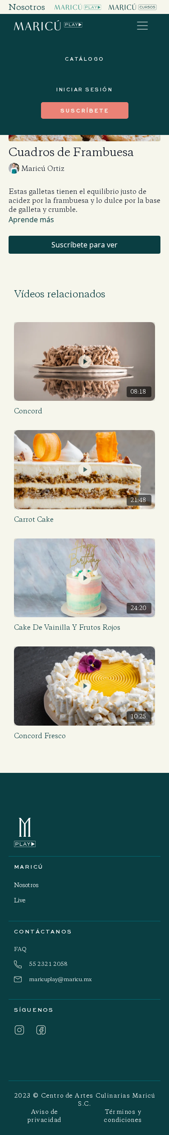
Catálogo (85, 58)
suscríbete (84, 110)
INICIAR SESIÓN (84, 89)
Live (19, 900)
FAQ (20, 949)
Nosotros (26, 885)
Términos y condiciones (123, 1116)
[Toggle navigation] (142, 26)
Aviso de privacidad (44, 1116)
